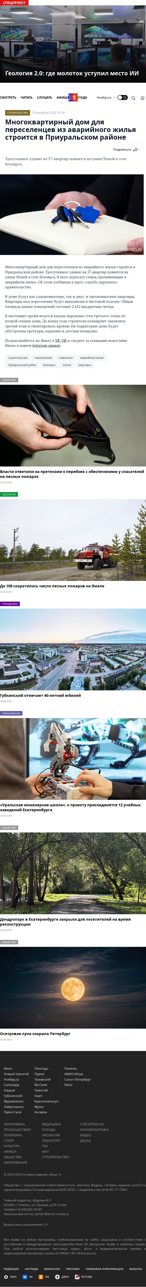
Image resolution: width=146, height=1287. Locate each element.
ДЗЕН (65, 1276)
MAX (13, 1276)
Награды (31, 1269)
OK (47, 1276)
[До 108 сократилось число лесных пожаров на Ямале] (73, 540)
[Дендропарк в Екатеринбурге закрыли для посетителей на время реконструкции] (73, 873)
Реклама (73, 1269)
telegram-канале (46, 345)
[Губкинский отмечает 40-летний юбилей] (73, 650)
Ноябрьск (104, 97)
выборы (135, 1269)
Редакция (11, 1269)
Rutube (86, 1276)
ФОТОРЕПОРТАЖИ (94, 1129)
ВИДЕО (85, 1135)
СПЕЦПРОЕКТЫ (92, 1124)
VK (57, 340)
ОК (64, 340)
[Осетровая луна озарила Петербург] (73, 988)
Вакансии (52, 1269)
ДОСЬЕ (85, 1140)
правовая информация (104, 1269)
